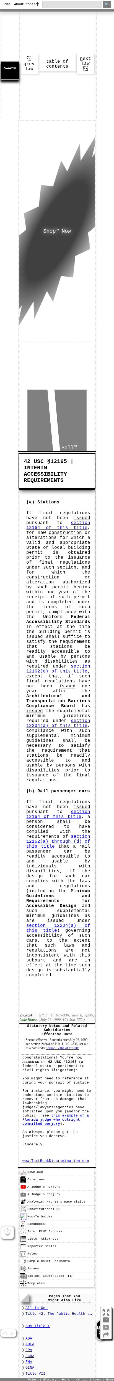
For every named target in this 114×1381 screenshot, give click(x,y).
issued (82, 518)
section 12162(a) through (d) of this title (58, 841)
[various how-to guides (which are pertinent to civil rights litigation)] (23, 1219)
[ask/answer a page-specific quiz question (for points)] (7, 1232)
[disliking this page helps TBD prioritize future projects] (12, 1333)
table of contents (57, 64)
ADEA (29, 1344)
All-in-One (36, 1308)
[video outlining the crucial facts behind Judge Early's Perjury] (23, 1189)
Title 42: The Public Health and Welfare (58, 1314)
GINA (29, 1368)
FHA (28, 1362)
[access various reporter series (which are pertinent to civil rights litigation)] (23, 1248)
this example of (55, 1119)
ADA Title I (37, 1326)
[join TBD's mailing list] (106, 1337)
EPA (28, 1350)
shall (53, 636)
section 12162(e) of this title (58, 669)
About (17, 4)
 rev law (29, 64)
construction (65, 532)
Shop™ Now (57, 231)
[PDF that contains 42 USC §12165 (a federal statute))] (23, 1174)
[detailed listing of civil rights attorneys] (23, 1241)
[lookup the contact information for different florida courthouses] (23, 1278)
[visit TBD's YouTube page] (106, 1329)
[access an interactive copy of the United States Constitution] (23, 1211)
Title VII (35, 1374)
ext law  (85, 63)
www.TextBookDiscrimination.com (55, 1161)
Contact (29, 4)
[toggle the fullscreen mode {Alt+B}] (106, 1312)
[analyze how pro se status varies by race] (23, 1204)
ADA (28, 1338)
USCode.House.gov (28, 1020)
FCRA (29, 1356)
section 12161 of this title (62, 1048)
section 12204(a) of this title (58, 723)
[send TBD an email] (106, 1322)
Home (5, 4)
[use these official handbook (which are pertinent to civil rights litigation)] (23, 1226)
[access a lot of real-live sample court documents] (23, 1263)
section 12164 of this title (58, 525)
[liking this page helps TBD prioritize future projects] (4, 1333)
